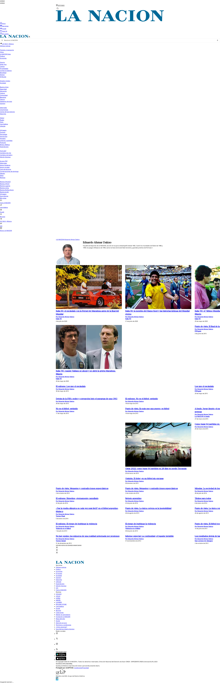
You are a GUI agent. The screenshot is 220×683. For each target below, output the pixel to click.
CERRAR (2, 1)
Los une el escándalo (71, 386)
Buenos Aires (4, 87)
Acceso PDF (3, 161)
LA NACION (60, 239)
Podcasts (3, 143)
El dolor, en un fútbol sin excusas (144, 479)
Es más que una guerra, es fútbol (147, 409)
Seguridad (3, 89)
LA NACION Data (5, 54)
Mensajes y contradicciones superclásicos (82, 489)
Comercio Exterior (6, 71)
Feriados (3, 138)
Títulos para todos (203, 498)
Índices (2, 75)
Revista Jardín (4, 192)
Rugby (2, 120)
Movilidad (3, 73)
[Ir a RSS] (57, 650)
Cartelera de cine (5, 153)
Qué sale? (3, 151)
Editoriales (3, 108)
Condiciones (78, 668)
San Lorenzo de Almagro (204, 541)
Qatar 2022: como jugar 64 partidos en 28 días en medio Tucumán (156, 469)
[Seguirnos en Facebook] (57, 634)
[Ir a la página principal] (110, 21)
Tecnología (3, 134)
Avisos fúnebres (5, 165)
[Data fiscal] (57, 680)
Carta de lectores (5, 169)
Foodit (4, 29)
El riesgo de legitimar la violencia (76, 524)
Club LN (4, 31)
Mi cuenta (5, 34)
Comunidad (4, 95)
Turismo (2, 132)
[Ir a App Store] (61, 660)
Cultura (2, 93)
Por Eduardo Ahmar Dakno (65, 317)
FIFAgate (198, 331)
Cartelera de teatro (6, 155)
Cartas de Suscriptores (7, 112)
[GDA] (61, 674)
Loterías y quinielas (6, 141)
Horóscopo (3, 136)
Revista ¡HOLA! (4, 184)
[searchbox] (109, 40)
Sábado (2, 173)
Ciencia (2, 99)
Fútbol (2, 118)
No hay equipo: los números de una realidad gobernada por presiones (87, 536)
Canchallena (4, 124)
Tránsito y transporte (7, 50)
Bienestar (3, 97)
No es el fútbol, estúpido (141, 399)
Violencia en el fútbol (63, 528)
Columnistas (4, 110)
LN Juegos (3, 130)
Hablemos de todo (6, 101)
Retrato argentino (133, 498)
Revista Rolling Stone (7, 190)
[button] (110, 133)
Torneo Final (60, 516)
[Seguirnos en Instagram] (57, 644)
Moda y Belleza (5, 145)
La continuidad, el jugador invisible (149, 536)
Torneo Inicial (61, 541)
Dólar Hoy (3, 64)
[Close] (57, 547)
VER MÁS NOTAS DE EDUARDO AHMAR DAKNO (68, 545)
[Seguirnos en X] (57, 639)
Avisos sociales (5, 167)
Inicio (4, 24)
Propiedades (4, 69)
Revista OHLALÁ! (5, 182)
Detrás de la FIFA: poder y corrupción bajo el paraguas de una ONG (86, 399)
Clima (2, 52)
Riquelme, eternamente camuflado (77, 498)
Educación (3, 91)
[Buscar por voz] (217, 40)
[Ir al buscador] (57, 8)
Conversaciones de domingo (9, 171)
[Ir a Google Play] (61, 656)
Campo (2, 66)
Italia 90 (59, 319)
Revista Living (4, 188)
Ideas (2, 176)
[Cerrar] (29, 37)
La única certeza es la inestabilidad (148, 508)
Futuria (2, 62)
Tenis (1, 122)
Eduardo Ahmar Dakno (72, 239)
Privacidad (85, 668)
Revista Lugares (5, 186)
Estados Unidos (5, 81)
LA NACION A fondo (202, 416)
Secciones (5, 26)
